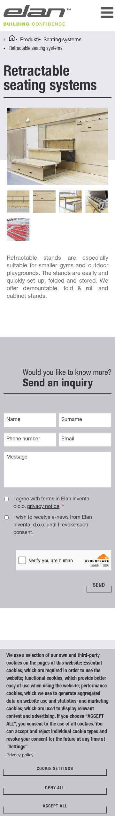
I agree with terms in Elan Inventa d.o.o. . (51, 503)
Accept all (55, 806)
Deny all (55, 788)
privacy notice (43, 507)
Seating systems (62, 40)
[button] (57, 146)
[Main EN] (107, 14)
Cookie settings (55, 769)
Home (12, 38)
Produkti (29, 40)
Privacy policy (20, 755)
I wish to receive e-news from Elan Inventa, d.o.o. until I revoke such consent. (52, 525)
